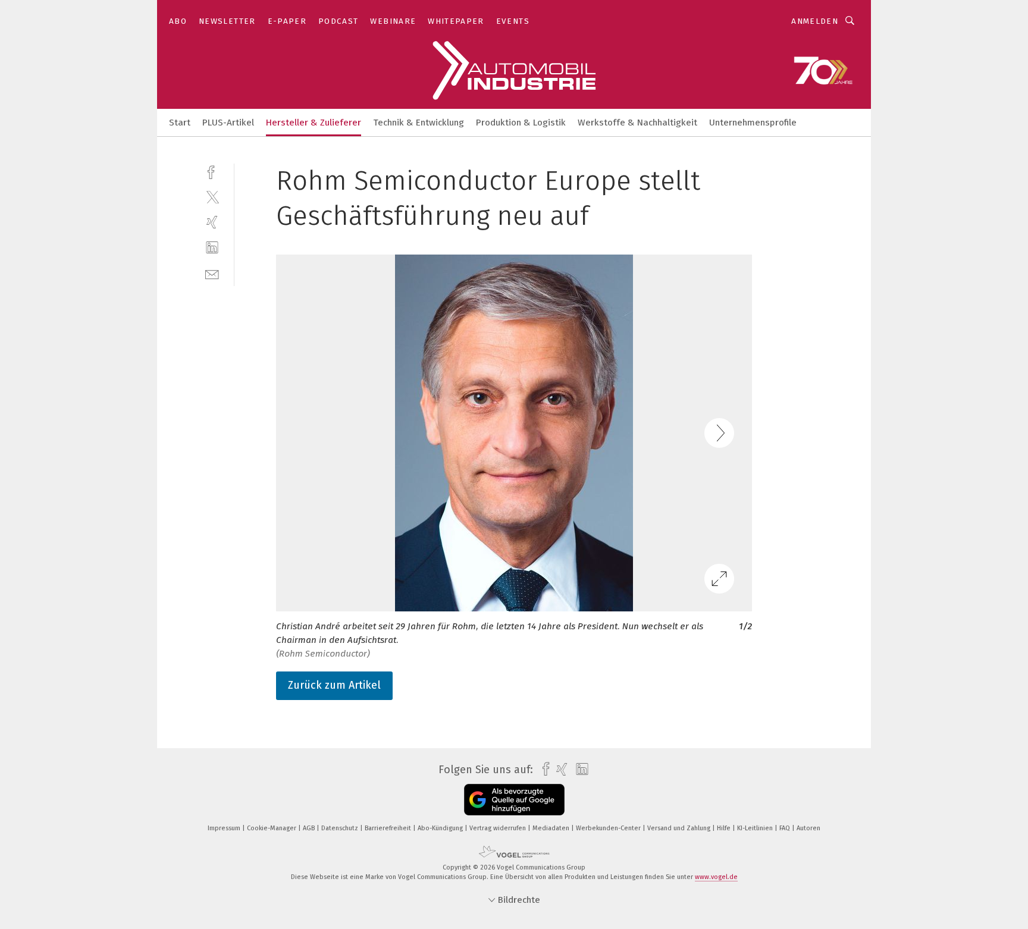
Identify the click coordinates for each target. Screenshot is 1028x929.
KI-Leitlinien (756, 828)
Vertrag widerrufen (498, 828)
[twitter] (212, 196)
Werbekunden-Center (609, 828)
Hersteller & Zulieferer (313, 122)
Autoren (808, 828)
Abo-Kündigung (441, 828)
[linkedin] (212, 247)
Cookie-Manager (272, 828)
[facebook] (212, 171)
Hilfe (724, 828)
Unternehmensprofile (753, 122)
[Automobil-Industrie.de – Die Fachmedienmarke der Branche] (179, 121)
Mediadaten (551, 828)
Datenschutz (340, 828)
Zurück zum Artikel (334, 685)
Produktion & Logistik (521, 122)
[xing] (212, 222)
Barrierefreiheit (389, 828)
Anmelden (814, 21)
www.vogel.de (716, 877)
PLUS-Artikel (228, 122)
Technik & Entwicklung (418, 122)
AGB (309, 828)
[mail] (212, 273)
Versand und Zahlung (679, 828)
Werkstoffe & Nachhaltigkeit (637, 122)
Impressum (225, 828)
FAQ (785, 828)
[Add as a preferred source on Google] (514, 799)
